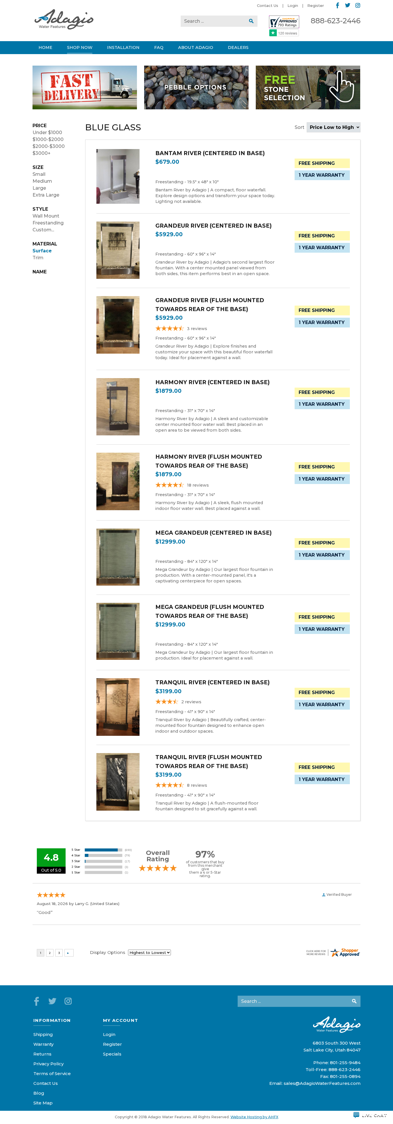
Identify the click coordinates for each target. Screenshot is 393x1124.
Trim (38, 257)
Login (292, 5)
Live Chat (374, 1114)
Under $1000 (47, 132)
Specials (112, 1054)
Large (39, 188)
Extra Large (46, 195)
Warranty (43, 1044)
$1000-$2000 (48, 139)
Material (45, 244)
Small (39, 174)
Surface (42, 251)
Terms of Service (52, 1073)
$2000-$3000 (49, 146)
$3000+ (42, 153)
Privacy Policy (48, 1063)
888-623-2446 (335, 20)
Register (315, 5)
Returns (42, 1054)
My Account (120, 1020)
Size (38, 167)
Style (40, 209)
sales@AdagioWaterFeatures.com (322, 1083)
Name (40, 272)
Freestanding (48, 223)
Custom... (43, 230)
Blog (38, 1093)
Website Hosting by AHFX (254, 1117)
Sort (300, 127)
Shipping (43, 1034)
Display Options (107, 952)
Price (40, 125)
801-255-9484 (345, 1062)
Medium (42, 181)
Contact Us (267, 5)
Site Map (43, 1103)
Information (52, 1020)
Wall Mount (46, 216)
